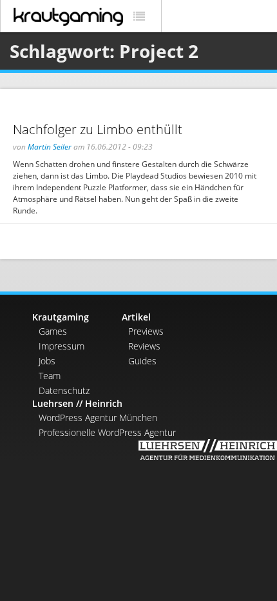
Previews (146, 331)
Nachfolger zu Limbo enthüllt (97, 129)
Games (53, 331)
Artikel (136, 317)
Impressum (61, 346)
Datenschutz (64, 390)
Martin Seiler (50, 146)
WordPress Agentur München (98, 417)
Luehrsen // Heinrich (77, 403)
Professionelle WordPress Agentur (107, 432)
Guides (142, 361)
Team (50, 375)
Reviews (144, 346)
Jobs (47, 361)
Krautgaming (60, 317)
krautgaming (68, 17)
